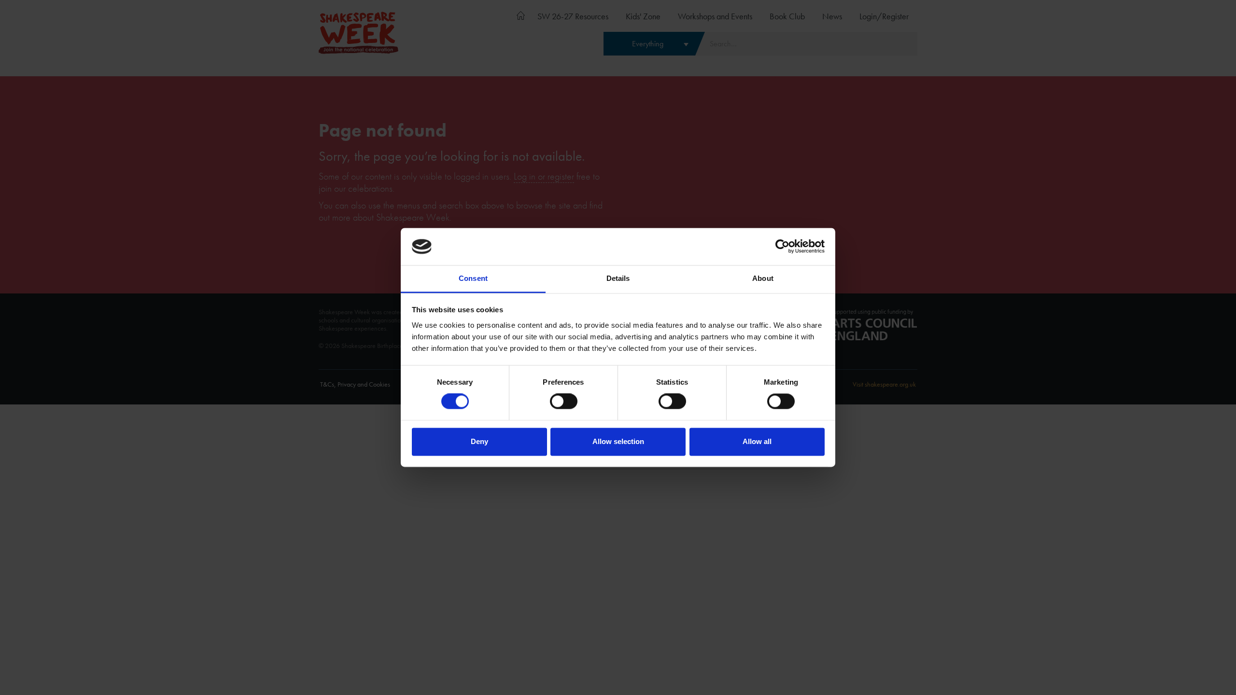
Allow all (757, 441)
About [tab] (762, 278)
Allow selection (618, 441)
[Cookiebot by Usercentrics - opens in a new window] (782, 246)
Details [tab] (618, 278)
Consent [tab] (473, 278)
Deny (479, 441)
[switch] (563, 401)
